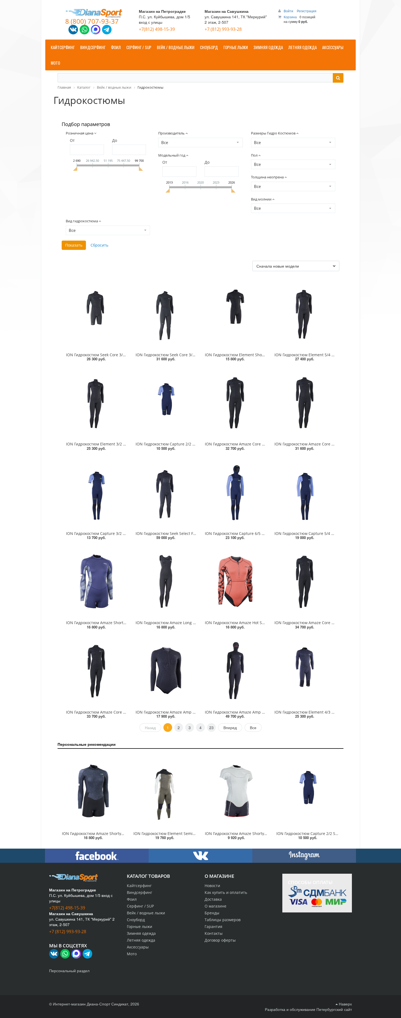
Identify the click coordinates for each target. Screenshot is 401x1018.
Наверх (345, 1004)
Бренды (212, 912)
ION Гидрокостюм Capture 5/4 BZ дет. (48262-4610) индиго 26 (331, 533)
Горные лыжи (139, 926)
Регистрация (306, 10)
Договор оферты (220, 940)
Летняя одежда (141, 940)
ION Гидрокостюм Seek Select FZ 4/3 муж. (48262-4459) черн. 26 (194, 533)
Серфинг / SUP (140, 906)
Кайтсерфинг (139, 885)
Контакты (214, 933)
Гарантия (213, 926)
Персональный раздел (69, 970)
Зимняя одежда (141, 933)
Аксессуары (138, 947)
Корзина (290, 16)
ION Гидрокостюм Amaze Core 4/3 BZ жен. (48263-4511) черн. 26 (125, 712)
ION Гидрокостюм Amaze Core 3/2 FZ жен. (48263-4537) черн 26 (333, 444)
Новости (212, 885)
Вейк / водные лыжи (146, 912)
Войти (289, 10)
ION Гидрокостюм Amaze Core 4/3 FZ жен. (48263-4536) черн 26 (264, 444)
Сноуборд (136, 919)
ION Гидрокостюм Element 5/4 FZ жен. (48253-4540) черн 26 (329, 354)
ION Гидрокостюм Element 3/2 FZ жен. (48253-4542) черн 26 (121, 444)
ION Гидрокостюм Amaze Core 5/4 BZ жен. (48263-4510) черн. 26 (334, 622)
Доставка (213, 899)
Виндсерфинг (139, 892)
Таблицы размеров (223, 919)
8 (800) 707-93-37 (92, 21)
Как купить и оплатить (226, 892)
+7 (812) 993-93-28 (223, 29)
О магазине (215, 906)
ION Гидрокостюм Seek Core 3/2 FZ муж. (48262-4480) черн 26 (193, 354)
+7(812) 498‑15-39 (157, 29)
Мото (132, 953)
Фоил (132, 899)
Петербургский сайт (334, 1009)
